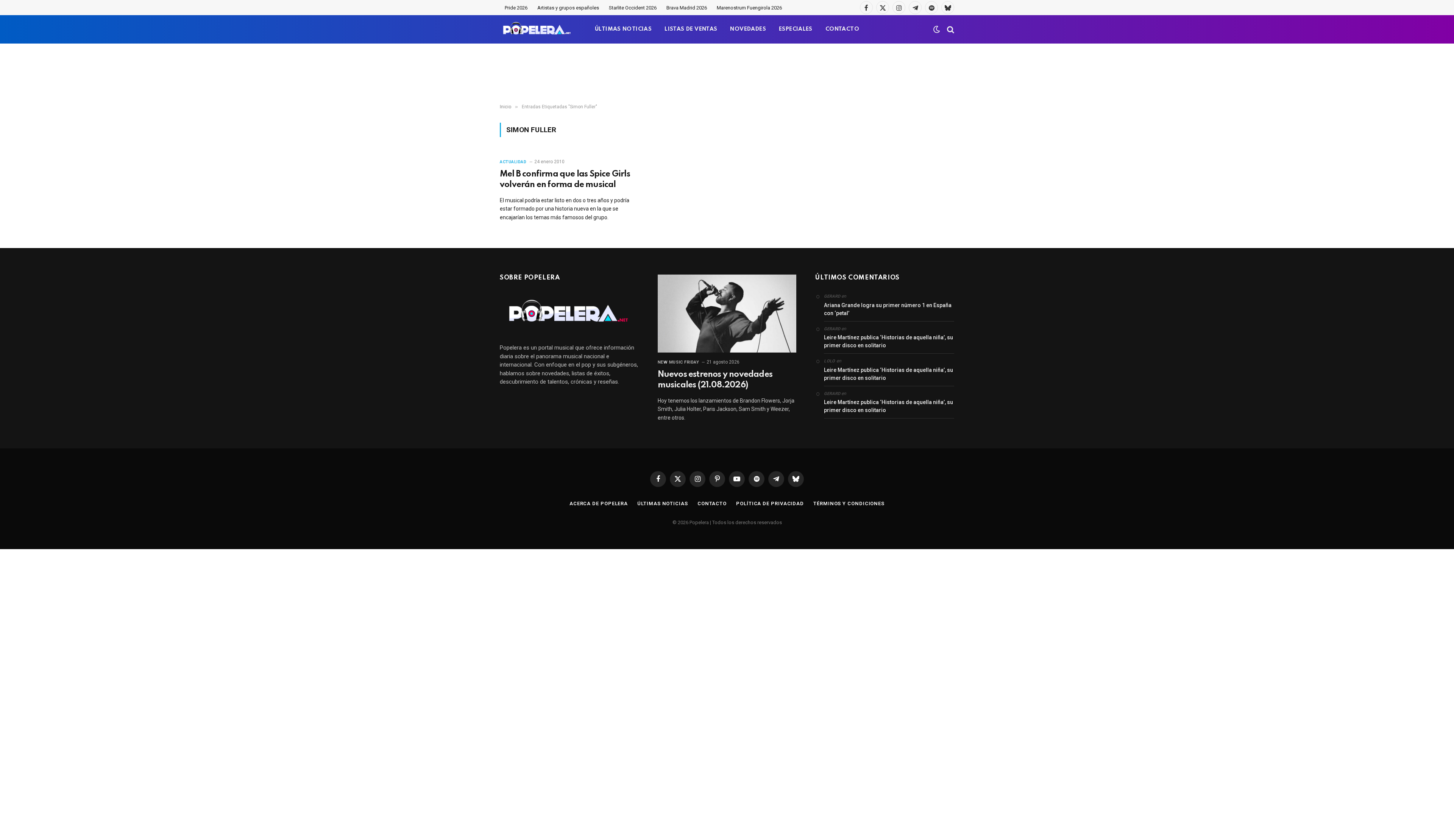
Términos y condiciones (849, 503)
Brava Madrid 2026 (686, 8)
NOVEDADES (748, 29)
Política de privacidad (770, 503)
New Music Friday (678, 362)
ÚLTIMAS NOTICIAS (623, 29)
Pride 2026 (516, 8)
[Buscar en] (949, 29)
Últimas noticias (662, 503)
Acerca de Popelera (598, 503)
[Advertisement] (727, 74)
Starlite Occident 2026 (633, 8)
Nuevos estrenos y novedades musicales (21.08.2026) (715, 379)
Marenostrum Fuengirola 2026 (749, 8)
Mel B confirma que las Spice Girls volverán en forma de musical (565, 179)
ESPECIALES (796, 29)
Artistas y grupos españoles (568, 8)
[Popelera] (537, 29)
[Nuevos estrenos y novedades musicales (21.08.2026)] (727, 314)
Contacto (712, 503)
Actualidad (513, 161)
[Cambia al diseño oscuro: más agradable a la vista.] (936, 29)
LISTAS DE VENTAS (691, 29)
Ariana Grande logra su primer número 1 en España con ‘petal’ (888, 309)
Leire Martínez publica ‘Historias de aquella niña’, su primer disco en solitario (888, 341)
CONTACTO (842, 29)
